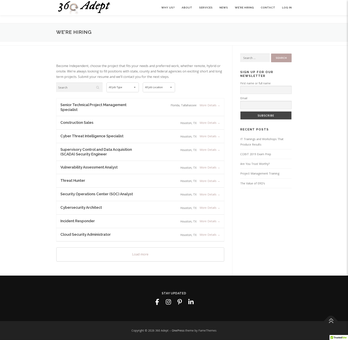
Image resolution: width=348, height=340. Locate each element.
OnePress (178, 330)
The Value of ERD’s (252, 183)
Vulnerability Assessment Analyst (89, 167)
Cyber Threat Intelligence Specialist (91, 136)
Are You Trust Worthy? (255, 164)
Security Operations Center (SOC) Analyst (96, 194)
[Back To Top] (331, 321)
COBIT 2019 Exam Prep (255, 154)
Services (206, 7)
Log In (287, 7)
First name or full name (255, 83)
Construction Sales (76, 122)
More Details (208, 105)
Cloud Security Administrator (85, 234)
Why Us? (168, 7)
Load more (140, 254)
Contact (268, 7)
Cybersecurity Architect (81, 207)
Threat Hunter (72, 180)
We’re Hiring (244, 7)
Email (243, 98)
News (224, 7)
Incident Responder (77, 221)
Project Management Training (259, 173)
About (187, 7)
